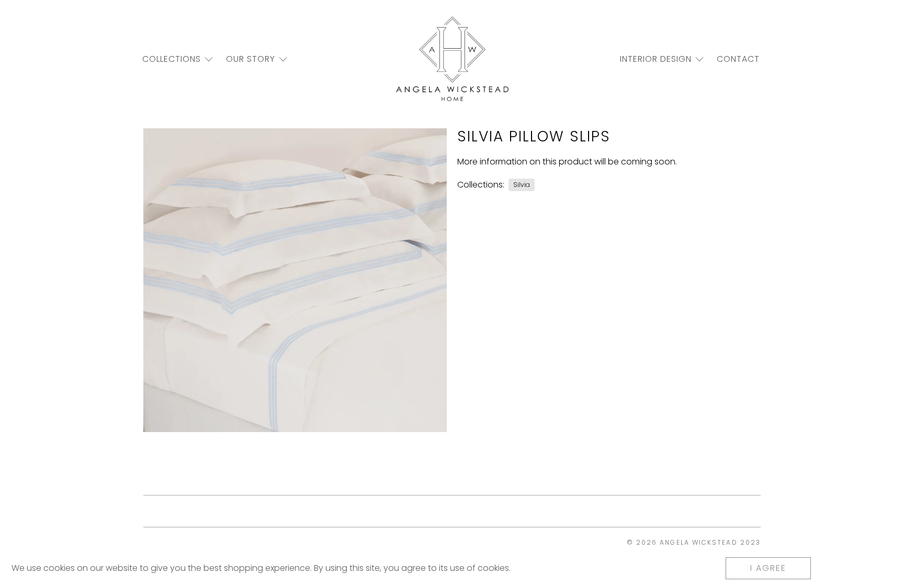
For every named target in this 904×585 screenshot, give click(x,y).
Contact (738, 59)
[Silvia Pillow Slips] (295, 280)
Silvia (521, 184)
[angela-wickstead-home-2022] (452, 59)
